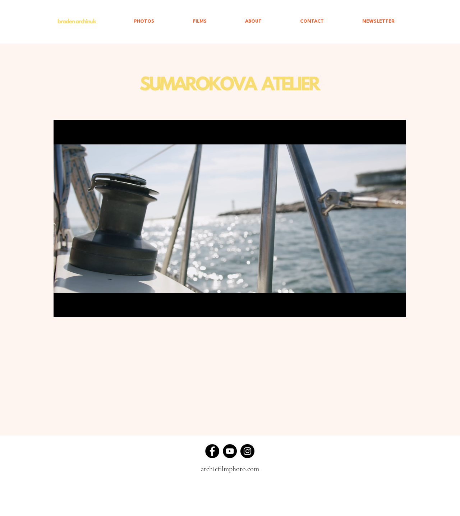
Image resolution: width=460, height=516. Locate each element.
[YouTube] (230, 451)
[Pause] (63, 307)
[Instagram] (247, 451)
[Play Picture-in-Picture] (383, 307)
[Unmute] (75, 307)
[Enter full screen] (396, 307)
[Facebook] (212, 451)
